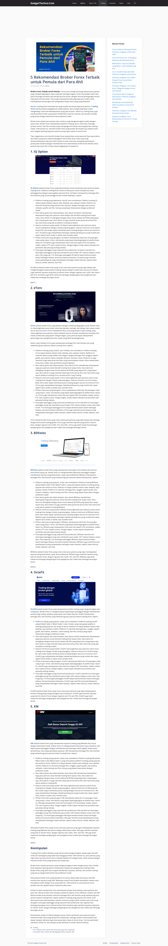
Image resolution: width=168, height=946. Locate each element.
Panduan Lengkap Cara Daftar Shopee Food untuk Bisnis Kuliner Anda (124, 80)
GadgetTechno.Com (42, 3)
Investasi (112, 3)
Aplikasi (82, 3)
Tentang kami (113, 943)
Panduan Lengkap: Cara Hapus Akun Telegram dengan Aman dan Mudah (124, 88)
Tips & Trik (92, 3)
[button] (134, 3)
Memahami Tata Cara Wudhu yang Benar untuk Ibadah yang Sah (124, 66)
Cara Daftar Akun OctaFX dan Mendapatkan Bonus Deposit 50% (53, 932)
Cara (128, 3)
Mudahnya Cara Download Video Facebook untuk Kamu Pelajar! (123, 104)
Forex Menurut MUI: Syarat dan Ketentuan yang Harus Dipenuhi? (54, 930)
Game (121, 3)
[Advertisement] (84, 21)
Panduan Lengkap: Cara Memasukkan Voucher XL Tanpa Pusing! (124, 119)
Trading (102, 3)
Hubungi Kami (124, 943)
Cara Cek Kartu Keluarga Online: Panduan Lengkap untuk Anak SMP (124, 51)
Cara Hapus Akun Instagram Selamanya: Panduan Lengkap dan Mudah (124, 96)
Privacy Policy (135, 943)
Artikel (105, 943)
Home (74, 3)
